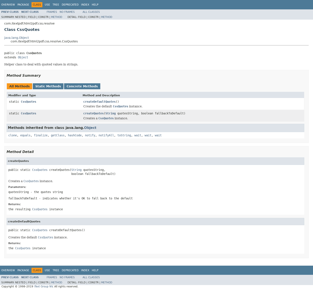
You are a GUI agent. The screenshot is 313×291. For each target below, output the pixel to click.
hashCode (75, 135)
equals (25, 135)
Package (23, 4)
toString (124, 135)
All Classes (91, 11)
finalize (40, 135)
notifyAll (106, 135)
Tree (56, 4)
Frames (52, 11)
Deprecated (70, 4)
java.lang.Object (16, 37)
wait (137, 135)
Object (23, 57)
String (110, 113)
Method (56, 17)
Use (47, 4)
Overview (8, 4)
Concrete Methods (82, 86)
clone (12, 135)
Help (95, 4)
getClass (58, 135)
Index (85, 4)
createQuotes (93, 113)
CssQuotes (28, 101)
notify (90, 135)
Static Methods (48, 86)
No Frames (67, 11)
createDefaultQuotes (99, 101)
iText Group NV (43, 286)
